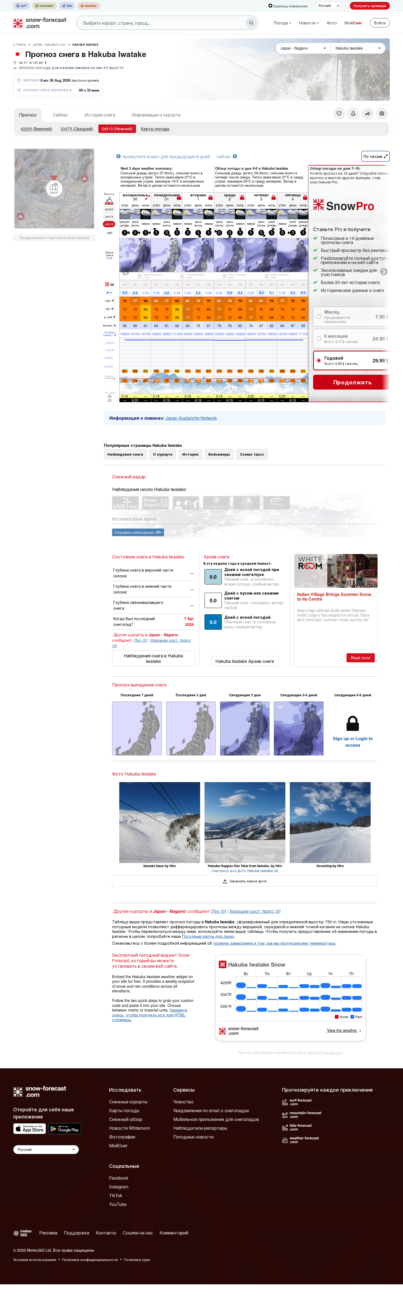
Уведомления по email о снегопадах (211, 1110)
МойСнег (118, 1145)
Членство (183, 1101)
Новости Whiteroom (129, 1128)
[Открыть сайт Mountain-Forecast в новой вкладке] (44, 5)
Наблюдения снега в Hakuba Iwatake (153, 658)
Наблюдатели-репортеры (200, 1128)
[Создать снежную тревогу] (353, 113)
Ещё (109, 258)
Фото (332, 22)
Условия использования (34, 1259)
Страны (19, 45)
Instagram (118, 1186)
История (190, 454)
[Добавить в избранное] (339, 113)
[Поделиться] (368, 113)
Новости (307, 22)
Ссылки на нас (138, 1233)
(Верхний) (36, 128)
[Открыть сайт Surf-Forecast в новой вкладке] (21, 5)
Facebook (118, 1178)
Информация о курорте (156, 115)
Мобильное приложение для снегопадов (216, 1119)
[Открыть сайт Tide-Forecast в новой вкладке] (67, 5)
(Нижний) (117, 128)
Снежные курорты (128, 1101)
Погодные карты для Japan (208, 936)
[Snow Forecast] (38, 22)
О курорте (162, 454)
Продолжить (352, 382)
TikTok (115, 1195)
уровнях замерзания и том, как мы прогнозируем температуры (274, 943)
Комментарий (174, 1233)
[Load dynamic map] (54, 188)
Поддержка (76, 1233)
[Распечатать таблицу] (382, 113)
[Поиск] (251, 22)
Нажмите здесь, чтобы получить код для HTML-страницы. (149, 1014)
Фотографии (122, 1137)
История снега (99, 115)
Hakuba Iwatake (85, 45)
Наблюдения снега (125, 454)
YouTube (118, 1204)
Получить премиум (370, 5)
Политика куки (137, 1259)
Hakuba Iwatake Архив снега (244, 661)
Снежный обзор (125, 1119)
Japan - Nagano (49, 45)
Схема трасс (252, 454)
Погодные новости (193, 1137)
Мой (353, 22)
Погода (281, 22)
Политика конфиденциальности (90, 1259)
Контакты (106, 1233)
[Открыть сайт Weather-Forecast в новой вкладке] (88, 5)
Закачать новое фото (247, 881)
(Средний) (77, 128)
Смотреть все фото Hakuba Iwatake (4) (245, 870)
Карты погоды (155, 128)
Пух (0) (140, 640)
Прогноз (27, 115)
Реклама (48, 1233)
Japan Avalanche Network (191, 418)
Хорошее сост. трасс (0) (254, 911)
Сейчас (60, 115)
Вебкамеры (219, 454)
